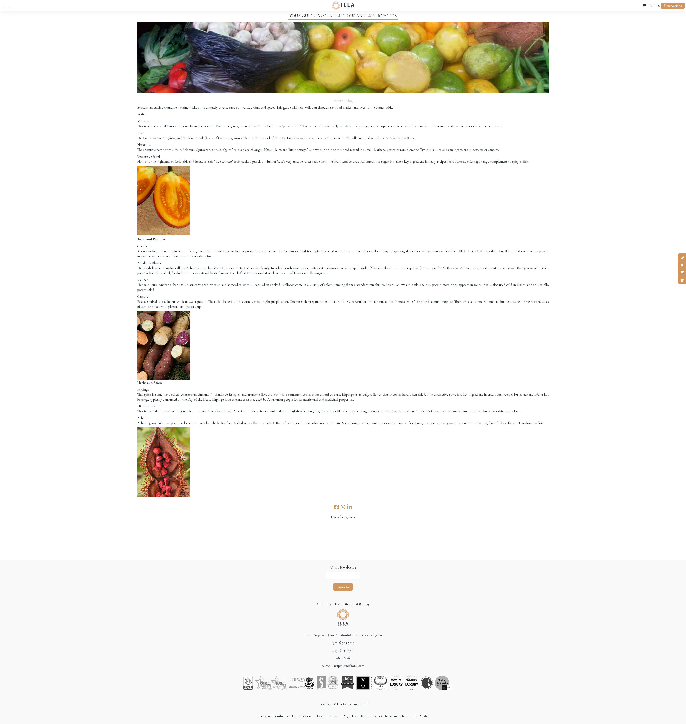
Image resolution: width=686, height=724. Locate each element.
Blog (349, 100)
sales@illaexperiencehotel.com (343, 666)
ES (658, 6)
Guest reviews (302, 716)
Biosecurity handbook (401, 716)
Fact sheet (374, 716)
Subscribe (343, 587)
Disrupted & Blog (356, 604)
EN (651, 6)
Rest (338, 604)
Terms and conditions (273, 716)
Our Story (324, 604)
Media (424, 716)
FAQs (345, 716)
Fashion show (327, 716)
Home (338, 100)
